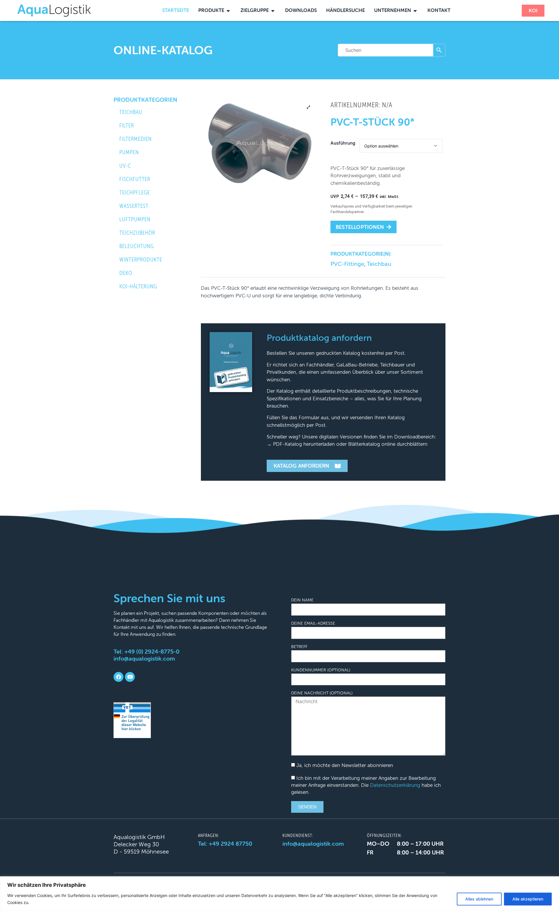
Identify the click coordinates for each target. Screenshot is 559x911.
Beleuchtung (136, 246)
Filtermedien (135, 139)
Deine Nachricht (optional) (322, 693)
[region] (279, 893)
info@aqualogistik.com (144, 658)
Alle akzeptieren (527, 898)
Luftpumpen (135, 219)
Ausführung (342, 143)
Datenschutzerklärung (395, 785)
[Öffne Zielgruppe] (273, 10)
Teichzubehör (137, 233)
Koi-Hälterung (138, 286)
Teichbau (130, 112)
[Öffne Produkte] (228, 10)
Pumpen (129, 152)
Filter (126, 125)
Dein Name (302, 600)
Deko (125, 273)
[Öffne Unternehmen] (415, 10)
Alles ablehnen (479, 898)
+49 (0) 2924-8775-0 (151, 651)
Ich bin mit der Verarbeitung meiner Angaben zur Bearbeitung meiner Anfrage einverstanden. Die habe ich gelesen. (366, 785)
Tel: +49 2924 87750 (225, 843)
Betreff (299, 647)
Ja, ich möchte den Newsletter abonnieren (344, 765)
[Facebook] (118, 677)
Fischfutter (134, 179)
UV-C (125, 166)
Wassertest (133, 206)
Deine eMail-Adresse (313, 624)
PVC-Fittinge (347, 264)
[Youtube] (130, 677)
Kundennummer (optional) (320, 670)
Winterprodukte (140, 260)
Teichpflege (134, 192)
